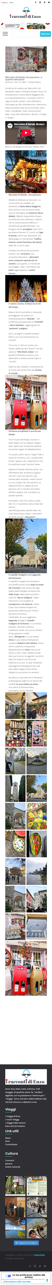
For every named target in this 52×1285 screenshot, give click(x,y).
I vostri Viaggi (12, 1119)
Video (11, 3)
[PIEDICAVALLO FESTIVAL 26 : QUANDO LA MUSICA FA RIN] (37, 1207)
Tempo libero (34, 82)
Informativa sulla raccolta (17, 1281)
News (8, 1138)
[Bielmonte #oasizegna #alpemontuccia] (15, 1186)
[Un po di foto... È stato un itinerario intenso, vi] (37, 1228)
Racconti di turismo (15, 1126)
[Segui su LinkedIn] (49, 2)
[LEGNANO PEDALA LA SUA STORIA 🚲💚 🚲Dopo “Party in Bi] (37, 1186)
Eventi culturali (12, 1167)
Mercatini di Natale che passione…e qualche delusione (23, 78)
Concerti (9, 1160)
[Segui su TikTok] (44, 2)
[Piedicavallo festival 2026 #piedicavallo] (15, 1207)
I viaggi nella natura (15, 1123)
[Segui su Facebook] (35, 2)
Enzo (10, 82)
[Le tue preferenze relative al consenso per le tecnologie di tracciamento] (47, 1280)
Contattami (11, 1144)
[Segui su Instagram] (40, 2)
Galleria (4, 3)
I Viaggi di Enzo (12, 1116)
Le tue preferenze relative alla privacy (28, 1276)
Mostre (8, 1163)
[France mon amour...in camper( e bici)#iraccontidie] (15, 1228)
